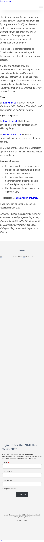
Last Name (7, 480)
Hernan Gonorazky (12, 134)
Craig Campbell (10, 121)
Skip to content (5, 1)
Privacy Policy (22, 520)
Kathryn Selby (9, 102)
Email (5, 462)
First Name (7, 471)
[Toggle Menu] (41, 7)
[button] (13, 529)
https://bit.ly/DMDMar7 (27, 198)
